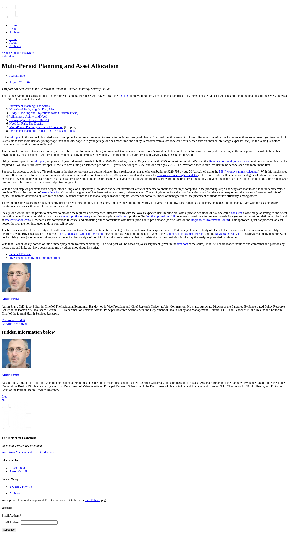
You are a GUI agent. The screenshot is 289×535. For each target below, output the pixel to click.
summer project (51, 257)
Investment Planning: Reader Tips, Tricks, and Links (42, 130)
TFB (241, 233)
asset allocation (50, 192)
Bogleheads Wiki (225, 233)
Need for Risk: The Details (26, 123)
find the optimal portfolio (160, 216)
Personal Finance (20, 254)
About (13, 28)
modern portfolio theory (75, 216)
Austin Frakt (10, 298)
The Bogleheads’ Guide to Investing (80, 233)
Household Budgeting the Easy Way (32, 109)
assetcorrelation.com (17, 220)
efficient (122, 216)
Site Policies (92, 500)
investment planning (21, 257)
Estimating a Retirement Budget (29, 120)
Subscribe (9, 529)
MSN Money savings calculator (238, 171)
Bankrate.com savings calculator (229, 161)
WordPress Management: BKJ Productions (28, 452)
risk (38, 257)
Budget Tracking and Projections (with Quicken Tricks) (43, 113)
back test (236, 213)
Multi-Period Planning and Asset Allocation (36, 127)
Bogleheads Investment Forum (210, 220)
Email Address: (11, 522)
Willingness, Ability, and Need (28, 116)
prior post (15, 137)
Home (13, 25)
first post (124, 95)
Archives (15, 32)
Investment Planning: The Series (29, 106)
